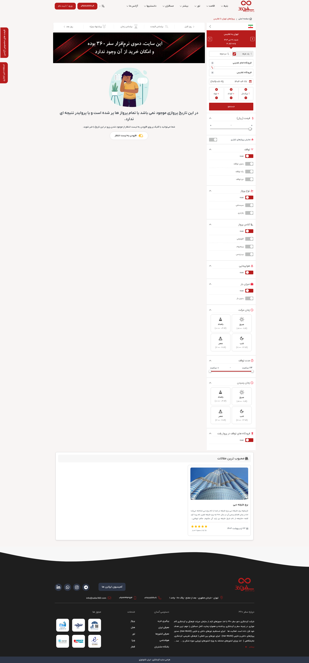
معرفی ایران (163, 627)
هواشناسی (164, 640)
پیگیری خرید (163, 621)
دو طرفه (223, 54)
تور (198, 6)
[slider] (250, 129)
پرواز (133, 621)
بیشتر (185, 6)
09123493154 (125, 597)
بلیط (226, 6)
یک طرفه (245, 54)
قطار (133, 646)
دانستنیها (151, 6)
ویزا (133, 640)
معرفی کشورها (162, 633)
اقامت (212, 6)
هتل (133, 627)
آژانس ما (133, 6)
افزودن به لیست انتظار (126, 135)
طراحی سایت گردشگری (161, 659)
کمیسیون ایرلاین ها (112, 586)
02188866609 (150, 597)
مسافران (169, 6)
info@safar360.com (96, 598)
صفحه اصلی (243, 18)
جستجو (231, 106)
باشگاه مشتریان (161, 646)
